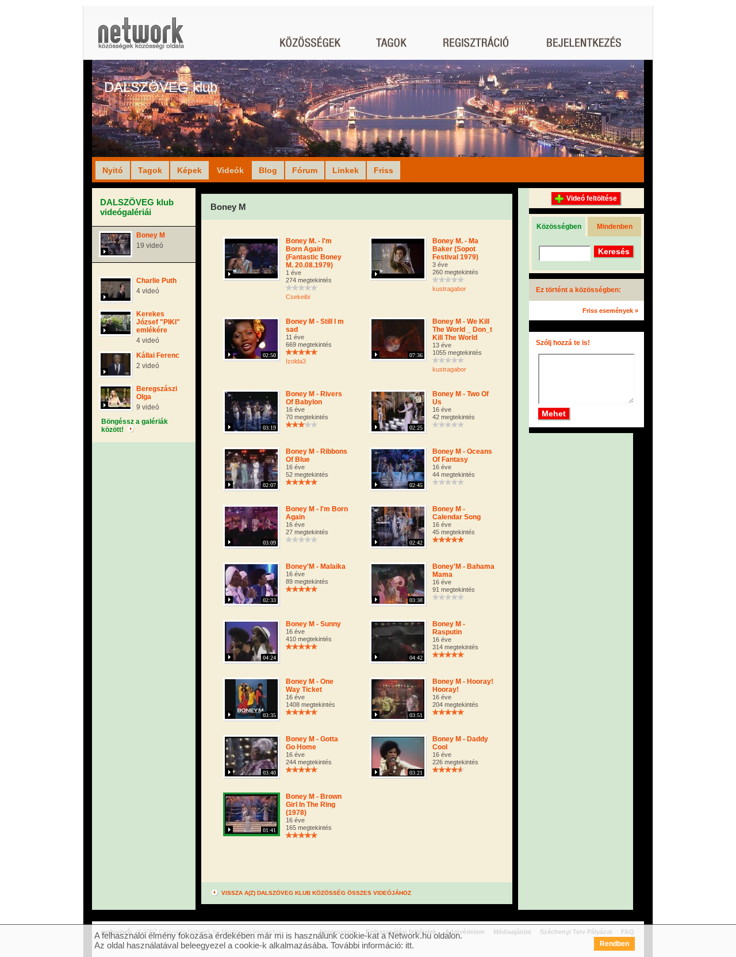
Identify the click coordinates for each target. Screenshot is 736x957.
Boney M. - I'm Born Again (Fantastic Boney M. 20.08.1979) (314, 253)
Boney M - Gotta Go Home (312, 743)
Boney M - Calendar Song (456, 513)
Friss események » (610, 310)
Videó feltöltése (591, 198)
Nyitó (112, 170)
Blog (268, 170)
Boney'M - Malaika (316, 566)
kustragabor (449, 288)
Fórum (304, 170)
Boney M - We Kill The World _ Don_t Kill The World (462, 329)
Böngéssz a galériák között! (134, 426)
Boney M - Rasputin (448, 628)
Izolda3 (296, 361)
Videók (230, 170)
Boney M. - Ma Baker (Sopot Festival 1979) (455, 249)
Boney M (150, 235)
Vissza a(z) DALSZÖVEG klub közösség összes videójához (315, 893)
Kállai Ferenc (157, 355)
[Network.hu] (140, 39)
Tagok (150, 170)
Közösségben (558, 227)
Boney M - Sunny (313, 624)
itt (408, 945)
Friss (383, 170)
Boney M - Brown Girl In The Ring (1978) (314, 805)
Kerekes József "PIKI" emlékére (158, 322)
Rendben (614, 944)
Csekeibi (298, 296)
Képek (189, 170)
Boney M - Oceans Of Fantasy (462, 455)
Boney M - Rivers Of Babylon (314, 398)
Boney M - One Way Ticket (310, 685)
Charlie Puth (156, 281)
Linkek (345, 170)
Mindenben (614, 227)
